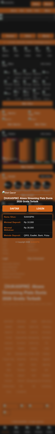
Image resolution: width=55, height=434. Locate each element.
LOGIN (40, 208)
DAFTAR (14, 208)
